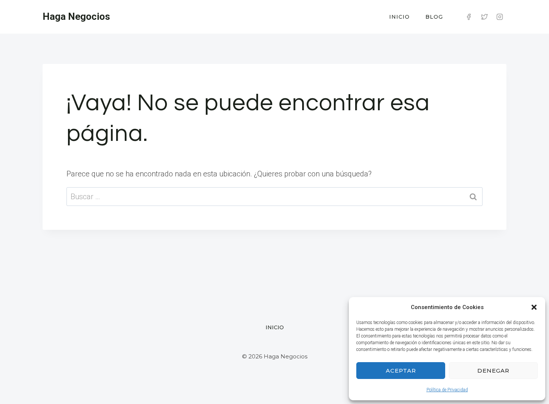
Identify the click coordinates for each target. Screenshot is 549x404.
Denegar (493, 370)
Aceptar (401, 370)
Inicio (399, 16)
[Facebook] (468, 17)
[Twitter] (484, 17)
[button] (534, 307)
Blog (434, 16)
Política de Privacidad (447, 389)
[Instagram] (499, 17)
